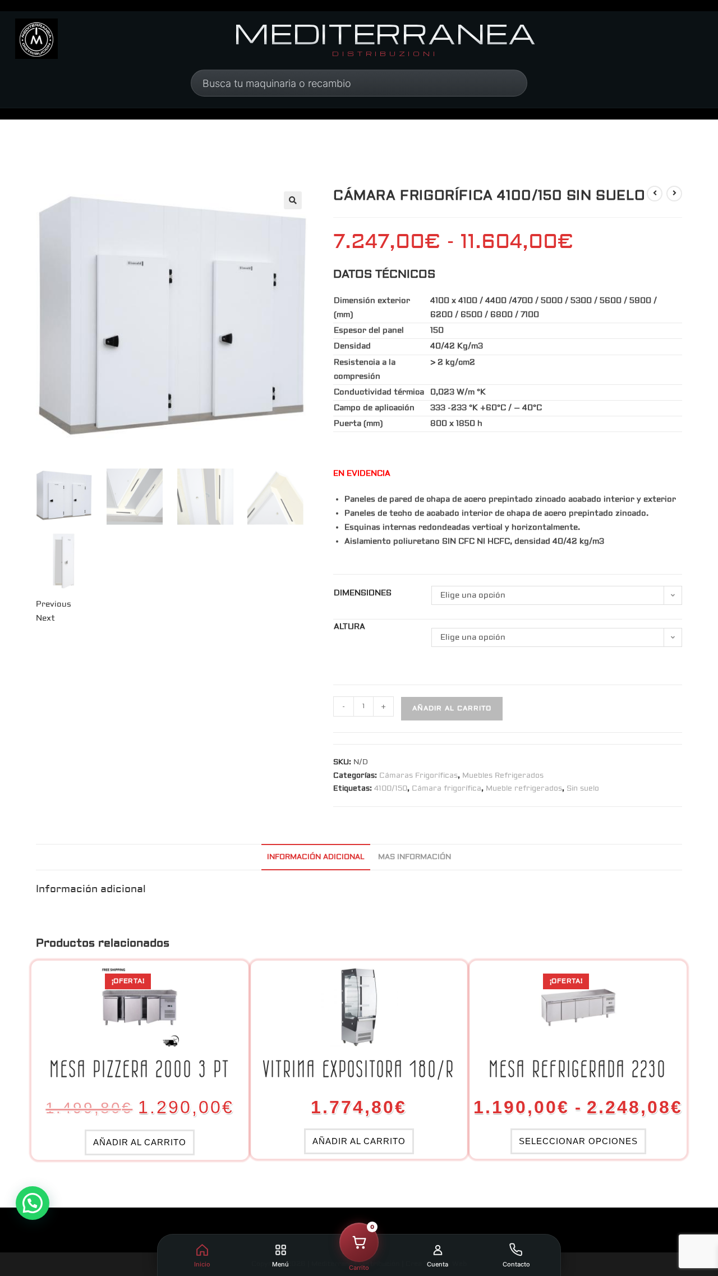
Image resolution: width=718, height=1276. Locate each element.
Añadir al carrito (451, 708)
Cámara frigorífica (446, 788)
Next (45, 618)
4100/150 (390, 788)
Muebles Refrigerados (503, 775)
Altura (349, 627)
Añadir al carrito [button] (139, 1142)
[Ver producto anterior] (654, 193)
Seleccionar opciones (578, 1141)
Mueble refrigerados (524, 788)
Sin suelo (583, 788)
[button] (293, 200)
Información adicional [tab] (316, 856)
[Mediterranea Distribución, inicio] (36, 38)
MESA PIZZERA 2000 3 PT (140, 1069)
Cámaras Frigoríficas (418, 775)
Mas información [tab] (414, 856)
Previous (53, 604)
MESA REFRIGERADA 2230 (578, 1069)
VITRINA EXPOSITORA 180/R (359, 1069)
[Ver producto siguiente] (674, 193)
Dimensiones (363, 593)
